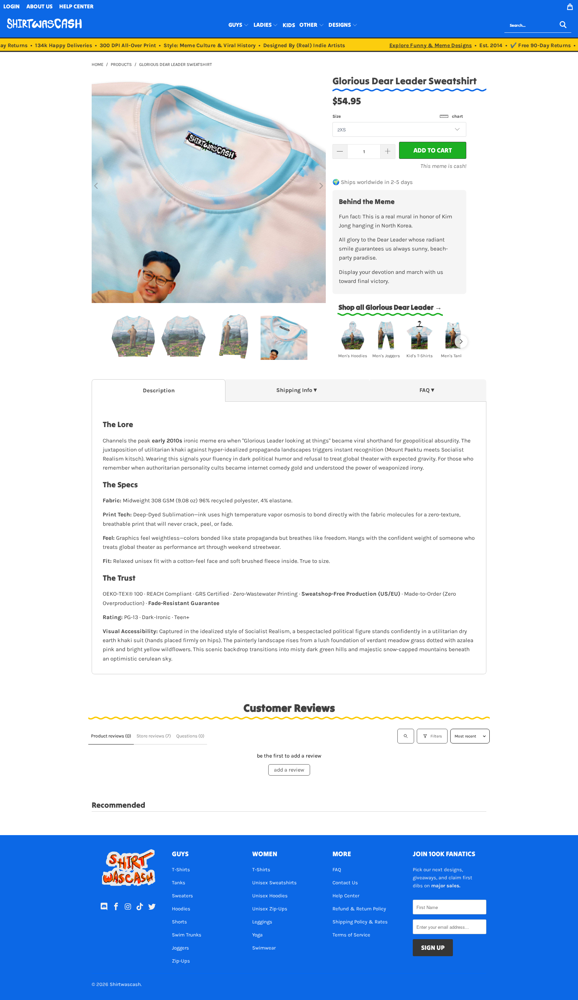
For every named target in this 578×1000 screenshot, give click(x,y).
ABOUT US (39, 6)
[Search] (563, 25)
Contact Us (345, 883)
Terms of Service (351, 935)
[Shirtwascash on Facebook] (116, 907)
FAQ (336, 870)
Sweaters (182, 896)
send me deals (129, 980)
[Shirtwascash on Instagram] (128, 907)
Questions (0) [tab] (190, 736)
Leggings (262, 922)
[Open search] (405, 736)
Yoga (257, 935)
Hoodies (181, 909)
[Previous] (96, 186)
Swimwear (264, 948)
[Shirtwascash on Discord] (104, 907)
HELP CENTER (76, 6)
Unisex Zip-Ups (269, 909)
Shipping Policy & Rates (360, 922)
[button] (238, 25)
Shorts (179, 922)
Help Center (345, 896)
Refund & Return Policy (359, 909)
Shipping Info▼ (297, 390)
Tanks (178, 883)
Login (11, 6)
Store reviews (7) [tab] (153, 736)
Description (159, 390)
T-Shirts (181, 870)
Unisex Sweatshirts (274, 883)
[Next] (320, 186)
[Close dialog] (184, 947)
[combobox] (537, 25)
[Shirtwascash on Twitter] (152, 907)
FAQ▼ (427, 390)
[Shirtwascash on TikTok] (140, 907)
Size (397, 116)
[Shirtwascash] (44, 25)
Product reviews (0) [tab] (111, 736)
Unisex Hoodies (270, 896)
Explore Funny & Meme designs (419, 45)
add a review (289, 770)
